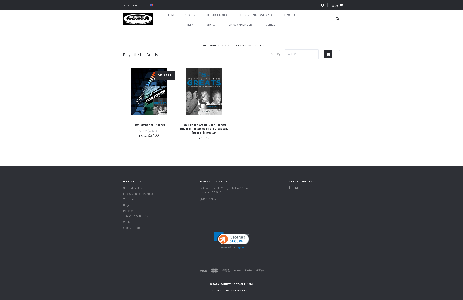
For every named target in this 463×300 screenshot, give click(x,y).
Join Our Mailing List (240, 24)
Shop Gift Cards (132, 227)
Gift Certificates (216, 15)
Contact (271, 24)
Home (171, 15)
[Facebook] (289, 188)
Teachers (290, 15)
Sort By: (276, 54)
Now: (143, 135)
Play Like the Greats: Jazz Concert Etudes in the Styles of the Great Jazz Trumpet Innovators (203, 128)
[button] (231, 240)
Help (190, 24)
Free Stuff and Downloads (255, 15)
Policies (210, 24)
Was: (143, 130)
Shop (188, 15)
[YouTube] (296, 188)
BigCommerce (241, 290)
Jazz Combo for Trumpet (149, 125)
